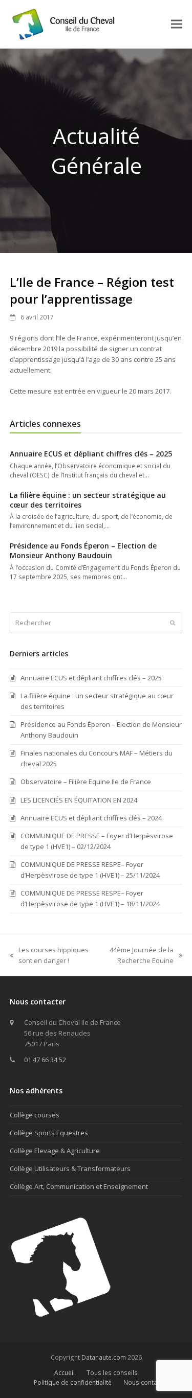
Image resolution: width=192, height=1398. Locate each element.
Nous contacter (145, 1382)
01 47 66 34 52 (45, 1059)
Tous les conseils (112, 1372)
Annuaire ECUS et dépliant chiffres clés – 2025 (91, 454)
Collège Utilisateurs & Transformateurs (70, 1168)
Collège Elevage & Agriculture (55, 1150)
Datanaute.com (103, 1357)
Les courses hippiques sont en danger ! (49, 955)
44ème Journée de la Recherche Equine (137, 955)
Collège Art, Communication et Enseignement (79, 1186)
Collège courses (34, 1114)
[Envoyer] (172, 622)
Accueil (64, 1372)
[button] (176, 24)
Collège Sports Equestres (49, 1132)
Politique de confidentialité (73, 1382)
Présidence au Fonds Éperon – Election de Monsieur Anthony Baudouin (83, 550)
